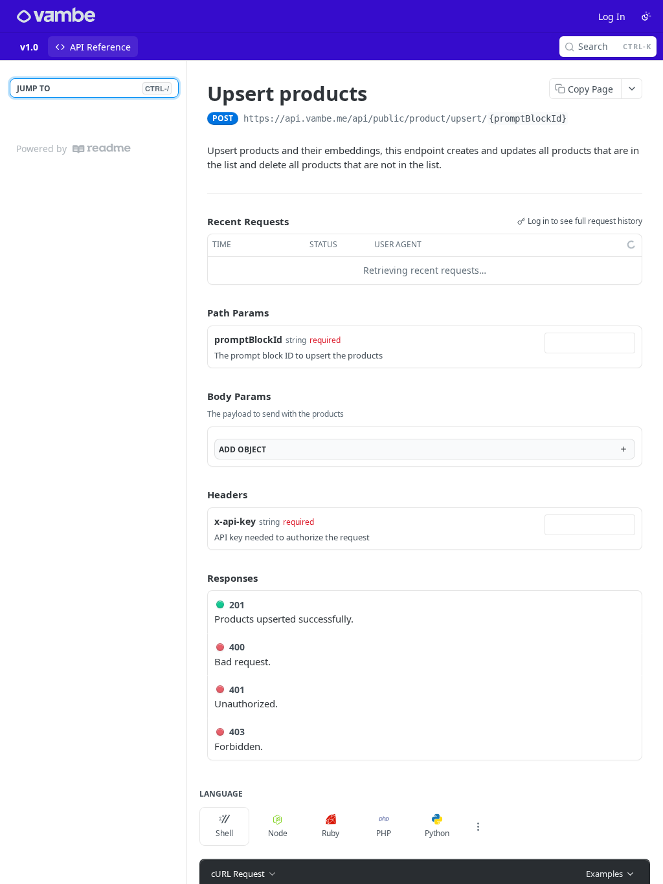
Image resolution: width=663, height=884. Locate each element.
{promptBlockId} (528, 118)
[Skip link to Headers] (198, 495)
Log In (611, 16)
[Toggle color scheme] (646, 16)
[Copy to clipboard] (581, 119)
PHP (383, 833)
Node (277, 833)
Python (437, 833)
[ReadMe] (102, 148)
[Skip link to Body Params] (198, 396)
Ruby (330, 833)
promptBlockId (248, 339)
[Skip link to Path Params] (198, 312)
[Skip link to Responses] (198, 578)
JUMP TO (93, 88)
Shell (224, 833)
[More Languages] (478, 826)
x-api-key (235, 521)
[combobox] (590, 343)
